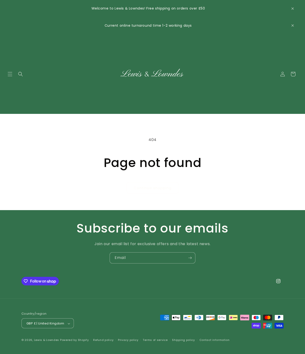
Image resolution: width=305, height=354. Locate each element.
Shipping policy (183, 340)
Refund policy (103, 340)
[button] (10, 74)
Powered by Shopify (74, 340)
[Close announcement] (292, 8)
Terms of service (155, 340)
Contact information (214, 340)
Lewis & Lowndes (46, 340)
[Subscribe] (190, 257)
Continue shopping (153, 187)
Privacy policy (128, 340)
